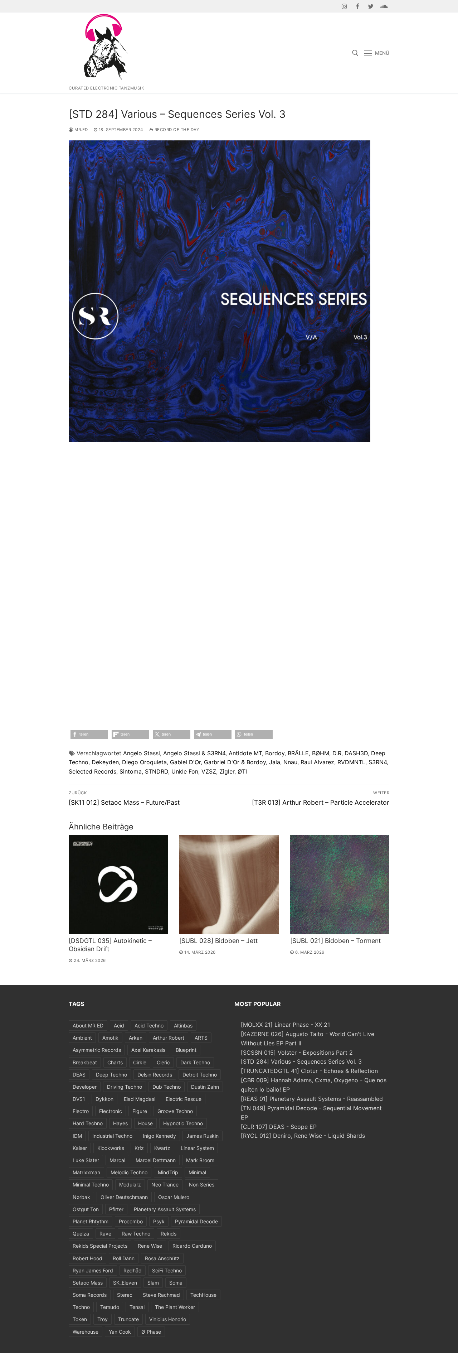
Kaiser (80, 1148)
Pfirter (116, 1209)
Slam (153, 1283)
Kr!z (139, 1148)
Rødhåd (132, 1270)
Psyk (159, 1221)
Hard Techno (88, 1123)
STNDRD (156, 771)
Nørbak (81, 1197)
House (145, 1123)
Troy (102, 1319)
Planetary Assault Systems (165, 1209)
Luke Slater (86, 1160)
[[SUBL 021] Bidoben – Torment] (339, 884)
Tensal (137, 1307)
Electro (81, 1111)
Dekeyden (105, 762)
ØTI (242, 771)
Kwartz (162, 1148)
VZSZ (208, 771)
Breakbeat (85, 1062)
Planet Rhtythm (90, 1221)
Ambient (82, 1038)
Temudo (109, 1307)
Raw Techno (136, 1234)
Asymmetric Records (97, 1050)
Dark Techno (195, 1062)
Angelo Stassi (141, 753)
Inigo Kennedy (159, 1136)
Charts (115, 1062)
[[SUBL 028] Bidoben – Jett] (228, 884)
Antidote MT (245, 753)
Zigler (226, 771)
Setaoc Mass (88, 1283)
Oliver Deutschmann (124, 1197)
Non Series (201, 1184)
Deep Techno (111, 1075)
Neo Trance (165, 1184)
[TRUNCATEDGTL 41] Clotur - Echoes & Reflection (309, 1070)
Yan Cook (120, 1332)
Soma (175, 1283)
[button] (89, 734)
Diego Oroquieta (144, 762)
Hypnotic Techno (183, 1123)
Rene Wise (150, 1246)
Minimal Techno (91, 1184)
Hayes (120, 1123)
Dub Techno (166, 1087)
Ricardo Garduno (192, 1246)
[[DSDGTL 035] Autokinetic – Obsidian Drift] (118, 884)
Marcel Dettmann (156, 1160)
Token (80, 1319)
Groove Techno (175, 1111)
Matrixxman (86, 1172)
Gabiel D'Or (185, 762)
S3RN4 (378, 762)
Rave (105, 1234)
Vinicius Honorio (167, 1319)
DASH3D (356, 753)
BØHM (320, 753)
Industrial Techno (112, 1136)
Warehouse (85, 1332)
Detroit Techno (199, 1075)
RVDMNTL (351, 762)
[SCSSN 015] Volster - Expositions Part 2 (297, 1052)
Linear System (197, 1148)
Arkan (135, 1038)
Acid (119, 1025)
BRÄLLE (298, 753)
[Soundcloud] (383, 6)
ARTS (201, 1038)
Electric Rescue (183, 1099)
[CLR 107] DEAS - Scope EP (279, 1126)
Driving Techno (124, 1087)
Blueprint (186, 1050)
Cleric (163, 1062)
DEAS (79, 1075)
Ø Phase (151, 1332)
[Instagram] (344, 6)
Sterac (124, 1295)
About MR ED (88, 1025)
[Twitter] (370, 6)
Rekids (168, 1234)
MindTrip (168, 1172)
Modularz (130, 1184)
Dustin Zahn (205, 1087)
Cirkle (139, 1062)
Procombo (131, 1221)
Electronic (110, 1111)
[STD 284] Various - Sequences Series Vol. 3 (301, 1061)
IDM (77, 1136)
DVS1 (79, 1099)
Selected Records (92, 771)
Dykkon (104, 1099)
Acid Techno (149, 1025)
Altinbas (183, 1025)
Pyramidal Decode (196, 1221)
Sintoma (131, 771)
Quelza (81, 1234)
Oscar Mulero (173, 1197)
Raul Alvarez (317, 762)
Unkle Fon (184, 771)
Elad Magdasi (139, 1099)
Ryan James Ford (93, 1270)
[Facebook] (357, 6)
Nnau (290, 762)
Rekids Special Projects (100, 1246)
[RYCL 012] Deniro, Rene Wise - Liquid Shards (303, 1135)
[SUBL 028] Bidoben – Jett (218, 940)
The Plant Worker (175, 1307)
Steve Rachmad (161, 1295)
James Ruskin (202, 1136)
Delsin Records (154, 1075)
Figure (139, 1111)
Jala (274, 762)
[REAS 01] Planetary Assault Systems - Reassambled (312, 1098)
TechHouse (203, 1295)
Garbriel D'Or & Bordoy (235, 762)
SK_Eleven (125, 1283)
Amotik (110, 1038)
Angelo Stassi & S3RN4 (194, 753)
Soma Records (90, 1295)
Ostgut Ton (86, 1209)
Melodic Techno (129, 1172)
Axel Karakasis (148, 1050)
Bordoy (274, 753)
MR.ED (80, 129)
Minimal (197, 1172)
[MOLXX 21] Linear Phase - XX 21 (285, 1024)
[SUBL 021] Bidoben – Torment (335, 940)
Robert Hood (87, 1258)
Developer (85, 1087)
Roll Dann (124, 1258)
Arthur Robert (168, 1038)
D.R (336, 753)
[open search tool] (355, 53)
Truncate (128, 1319)
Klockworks (110, 1148)
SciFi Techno (167, 1270)
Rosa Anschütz (162, 1258)
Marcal (117, 1160)
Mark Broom (200, 1160)
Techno (81, 1307)
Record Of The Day (176, 129)
